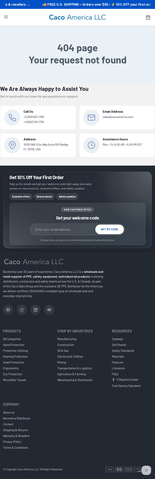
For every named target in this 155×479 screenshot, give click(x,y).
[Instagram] (22, 310)
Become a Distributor (16, 418)
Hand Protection (13, 345)
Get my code (109, 229)
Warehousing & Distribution (75, 380)
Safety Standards (123, 350)
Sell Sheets (119, 345)
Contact (8, 424)
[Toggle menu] (6, 17)
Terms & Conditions (15, 447)
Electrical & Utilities (70, 356)
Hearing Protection (15, 356)
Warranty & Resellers (16, 436)
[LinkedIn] (35, 310)
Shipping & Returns (15, 430)
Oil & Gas (63, 350)
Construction (65, 345)
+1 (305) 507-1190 (34, 117)
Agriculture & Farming (71, 374)
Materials (118, 356)
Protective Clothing (15, 350)
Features (117, 362)
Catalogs (117, 339)
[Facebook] (8, 310)
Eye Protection (12, 374)
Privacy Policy (12, 441)
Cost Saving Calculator (126, 386)
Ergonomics (11, 368)
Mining (61, 362)
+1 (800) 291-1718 (34, 122)
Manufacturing (66, 339)
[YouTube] (49, 310)
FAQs (115, 374)
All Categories (12, 339)
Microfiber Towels (14, 380)
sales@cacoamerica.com (118, 117)
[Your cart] (148, 17)
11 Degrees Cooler (127, 379)
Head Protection (13, 362)
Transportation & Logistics (74, 368)
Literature (118, 368)
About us (8, 412)
